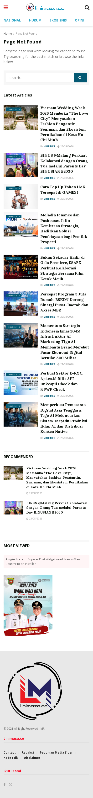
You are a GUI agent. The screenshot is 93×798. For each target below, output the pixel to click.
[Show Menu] (6, 7)
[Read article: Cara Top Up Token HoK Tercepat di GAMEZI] (21, 196)
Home (8, 34)
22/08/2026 (67, 198)
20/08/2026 (67, 395)
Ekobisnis (58, 20)
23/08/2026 (67, 146)
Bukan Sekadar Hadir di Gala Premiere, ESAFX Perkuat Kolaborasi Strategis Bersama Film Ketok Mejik (62, 268)
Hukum (35, 20)
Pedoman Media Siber (56, 752)
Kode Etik (11, 758)
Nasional (12, 20)
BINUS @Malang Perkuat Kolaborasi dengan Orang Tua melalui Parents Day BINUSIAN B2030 (57, 507)
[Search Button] (87, 7)
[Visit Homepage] (46, 7)
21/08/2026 (67, 364)
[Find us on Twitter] (10, 784)
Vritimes (49, 146)
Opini (79, 20)
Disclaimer (32, 758)
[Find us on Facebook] (4, 784)
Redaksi (28, 752)
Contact (10, 752)
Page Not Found (26, 34)
